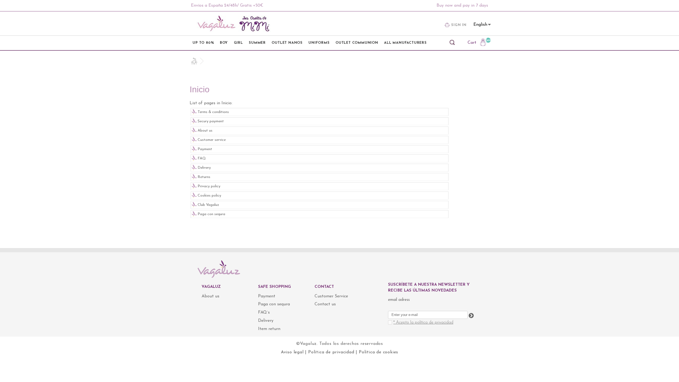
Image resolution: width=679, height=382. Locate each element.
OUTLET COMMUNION (357, 43)
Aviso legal (292, 352)
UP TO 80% (203, 43)
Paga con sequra (211, 214)
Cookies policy (209, 196)
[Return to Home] (196, 61)
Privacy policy (209, 186)
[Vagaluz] (233, 24)
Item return (269, 329)
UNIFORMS (318, 43)
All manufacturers (405, 43)
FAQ (202, 158)
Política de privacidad (331, 352)
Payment (205, 149)
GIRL (238, 43)
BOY (224, 43)
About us (205, 131)
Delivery (204, 168)
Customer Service (331, 296)
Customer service (212, 140)
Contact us (325, 304)
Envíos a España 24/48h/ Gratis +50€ (227, 5)
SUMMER (257, 43)
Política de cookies (378, 352)
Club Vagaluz (208, 205)
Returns (204, 177)
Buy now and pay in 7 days (462, 5)
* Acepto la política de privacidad (423, 322)
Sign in (459, 25)
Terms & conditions (213, 112)
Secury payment (211, 121)
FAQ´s (264, 312)
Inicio (200, 89)
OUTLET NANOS (287, 43)
